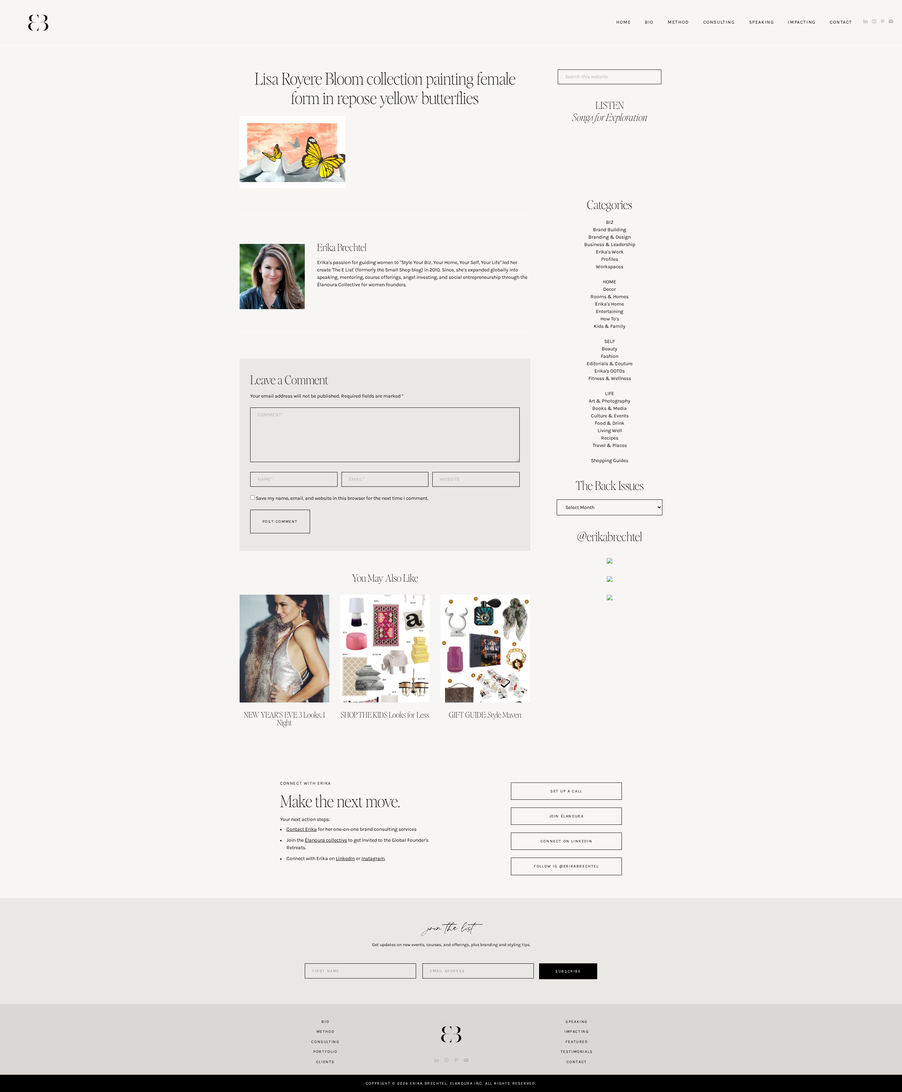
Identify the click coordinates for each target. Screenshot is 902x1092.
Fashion (609, 356)
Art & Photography (609, 401)
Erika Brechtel (38, 23)
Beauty (609, 349)
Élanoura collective (326, 840)
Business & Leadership (609, 244)
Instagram (373, 858)
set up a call (566, 791)
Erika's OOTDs (609, 371)
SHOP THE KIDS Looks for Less (385, 714)
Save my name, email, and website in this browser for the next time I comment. (342, 498)
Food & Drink (609, 423)
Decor (609, 289)
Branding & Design (609, 237)
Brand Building (609, 230)
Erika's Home (609, 304)
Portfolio (325, 1051)
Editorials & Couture (609, 364)
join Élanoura (566, 816)
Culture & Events (610, 416)
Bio (325, 1021)
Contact (577, 1062)
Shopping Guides (609, 461)
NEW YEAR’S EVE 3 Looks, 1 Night (284, 718)
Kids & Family (609, 326)
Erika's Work (610, 252)
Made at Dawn (451, 1023)
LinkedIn (345, 858)
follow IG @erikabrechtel (566, 866)
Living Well (610, 431)
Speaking (577, 1021)
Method (325, 1031)
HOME (609, 282)
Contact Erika (301, 829)
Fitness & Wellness (609, 378)
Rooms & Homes (610, 297)
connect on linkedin (566, 841)
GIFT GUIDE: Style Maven (485, 714)
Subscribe (568, 971)
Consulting (325, 1041)
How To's (609, 319)
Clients (325, 1062)
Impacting (576, 1031)
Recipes (609, 438)
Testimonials (577, 1051)
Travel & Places (610, 445)
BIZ (609, 222)
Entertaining (609, 311)
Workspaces (609, 267)
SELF (609, 341)
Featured (577, 1041)
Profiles (609, 259)
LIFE (609, 394)
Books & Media (609, 408)
